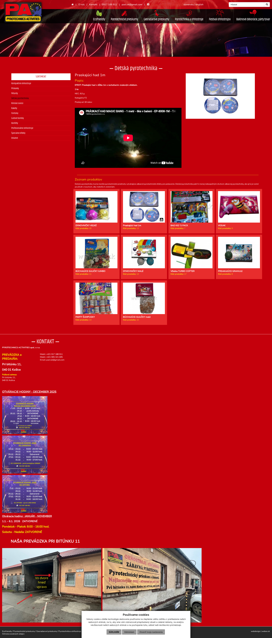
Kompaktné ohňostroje (21, 83)
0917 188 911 (109, 4)
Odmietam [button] (129, 632)
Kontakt (93, 4)
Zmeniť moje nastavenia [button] (151, 632)
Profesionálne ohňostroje (22, 128)
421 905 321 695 (55, 357)
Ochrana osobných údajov (13, 634)
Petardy (14, 93)
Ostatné (14, 138)
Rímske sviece (17, 103)
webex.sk (266, 631)
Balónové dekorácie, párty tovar (253, 19)
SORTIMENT (41, 76)
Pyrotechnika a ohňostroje (189, 19)
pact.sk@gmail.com (132, 4)
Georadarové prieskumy (156, 19)
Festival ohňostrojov (219, 19)
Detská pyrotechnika (20, 98)
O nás (81, 4)
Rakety (14, 108)
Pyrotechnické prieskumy (124, 19)
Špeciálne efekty (18, 133)
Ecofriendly (99, 19)
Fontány (14, 113)
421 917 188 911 (55, 354)
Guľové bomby (17, 118)
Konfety (14, 123)
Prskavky (15, 88)
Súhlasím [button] (114, 632)
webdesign (255, 631)
